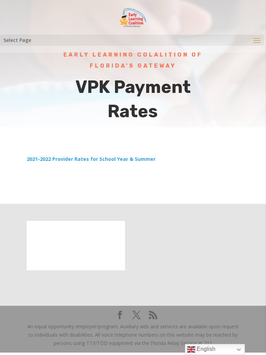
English (205, 349)
